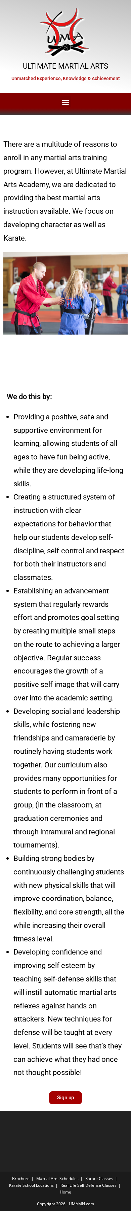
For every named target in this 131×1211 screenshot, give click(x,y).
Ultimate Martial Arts (65, 66)
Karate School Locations (31, 1185)
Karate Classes (99, 1178)
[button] (65, 101)
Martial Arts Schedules (57, 1178)
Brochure (21, 1178)
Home (65, 1192)
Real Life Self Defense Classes (88, 1185)
